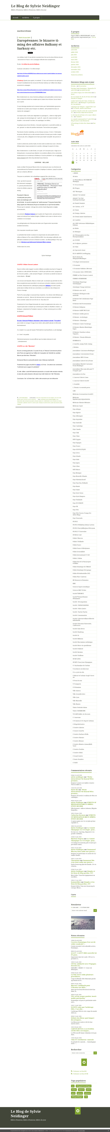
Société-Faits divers (79, 629)
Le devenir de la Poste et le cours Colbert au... (83, 116)
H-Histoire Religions (79, 307)
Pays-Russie (76, 486)
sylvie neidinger (77, 777)
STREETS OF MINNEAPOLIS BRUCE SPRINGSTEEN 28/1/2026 (83, 804)
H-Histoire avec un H (79, 290)
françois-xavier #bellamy (46, 402)
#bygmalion (44, 399)
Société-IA (76, 635)
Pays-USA (76, 510)
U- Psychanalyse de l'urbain (81, 665)
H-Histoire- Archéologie (80, 317)
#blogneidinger (77, 1097)
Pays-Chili (76, 433)
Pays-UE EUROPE (78, 503)
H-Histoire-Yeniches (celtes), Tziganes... (81, 333)
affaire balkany (29, 401)
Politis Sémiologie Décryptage (82, 570)
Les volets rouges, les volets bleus (81, 92)
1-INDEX (75, 173)
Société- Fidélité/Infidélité (81, 605)
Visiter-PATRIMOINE (79, 711)
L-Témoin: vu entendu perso (81, 387)
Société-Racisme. (78, 652)
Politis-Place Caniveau (79, 577)
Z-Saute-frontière (78, 759)
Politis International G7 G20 (81, 555)
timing (19, 404)
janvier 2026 (75, 64)
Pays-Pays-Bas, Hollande (80, 483)
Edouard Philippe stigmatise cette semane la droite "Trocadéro (41, 320)
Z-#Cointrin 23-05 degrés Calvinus (83, 721)
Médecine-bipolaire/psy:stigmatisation (81, 398)
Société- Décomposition (80, 602)
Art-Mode (76, 228)
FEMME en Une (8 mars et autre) (83, 275)
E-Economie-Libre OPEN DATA (82, 272)
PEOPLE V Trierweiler (79, 531)
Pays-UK (75, 506)
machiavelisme (58, 402)
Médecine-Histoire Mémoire (81, 402)
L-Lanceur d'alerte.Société (81, 381)
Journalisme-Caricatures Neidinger (84, 350)
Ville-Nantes (76, 704)
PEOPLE (75, 521)
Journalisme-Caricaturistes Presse (83, 354)
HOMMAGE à (77, 340)
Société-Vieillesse (78, 655)
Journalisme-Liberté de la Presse (83, 361)
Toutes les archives (77, 75)
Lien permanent (23, 397)
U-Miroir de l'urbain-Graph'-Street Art (83, 676)
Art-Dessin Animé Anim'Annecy (82, 217)
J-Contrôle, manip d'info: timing (82, 344)
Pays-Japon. (76, 463)
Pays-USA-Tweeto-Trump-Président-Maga (82, 514)
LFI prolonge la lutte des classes (81, 123)
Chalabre (79, 117)
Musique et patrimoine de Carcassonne (83, 103)
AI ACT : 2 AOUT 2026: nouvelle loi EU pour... (84, 954)
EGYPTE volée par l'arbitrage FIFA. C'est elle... (82, 1008)
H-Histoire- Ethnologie (80, 320)
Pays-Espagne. (77, 443)
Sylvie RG (74, 790)
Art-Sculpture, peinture (80, 243)
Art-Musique (77, 232)
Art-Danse (76, 210)
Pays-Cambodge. (78, 426)
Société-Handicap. (78, 632)
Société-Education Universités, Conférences (82, 624)
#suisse (74, 1089)
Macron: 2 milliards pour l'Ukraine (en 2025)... (80, 986)
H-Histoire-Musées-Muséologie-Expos (82, 328)
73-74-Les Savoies (78, 185)
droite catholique (33, 402)
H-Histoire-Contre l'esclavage (82, 324)
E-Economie (76, 265)
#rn (23, 401)
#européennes (52, 399)
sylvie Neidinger (77, 802)
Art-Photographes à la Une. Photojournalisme (81, 236)
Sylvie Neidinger (77, 828)
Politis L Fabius (77, 558)
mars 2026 (74, 59)
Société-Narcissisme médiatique (83, 642)
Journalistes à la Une (79, 374)
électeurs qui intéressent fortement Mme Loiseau (36, 242)
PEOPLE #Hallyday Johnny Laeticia (83, 525)
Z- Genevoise (77, 717)
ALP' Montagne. (77, 191)
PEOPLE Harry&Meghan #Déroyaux (84, 528)
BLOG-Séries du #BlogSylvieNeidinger (79, 257)
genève (88, 1089)
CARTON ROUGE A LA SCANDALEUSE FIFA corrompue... (82, 1030)
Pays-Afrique (77, 409)
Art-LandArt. (77, 220)
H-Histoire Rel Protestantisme (82, 304)
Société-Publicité (78, 649)
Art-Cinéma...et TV (78, 206)
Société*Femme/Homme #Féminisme (80, 597)
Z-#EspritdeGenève (79, 724)
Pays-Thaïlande (77, 500)
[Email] (84, 1062)
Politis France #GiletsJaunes (81, 548)
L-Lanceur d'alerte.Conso (80, 377)
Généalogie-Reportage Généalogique (80, 283)
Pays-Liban (76, 466)
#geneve (79, 1093)
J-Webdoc (76, 347)
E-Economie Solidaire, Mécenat (82, 268)
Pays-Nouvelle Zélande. (80, 476)
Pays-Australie (77, 423)
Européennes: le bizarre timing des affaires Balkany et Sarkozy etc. (39, 44)
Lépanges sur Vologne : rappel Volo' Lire (83, 107)
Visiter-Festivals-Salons (80, 707)
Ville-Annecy (77, 691)
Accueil (15, 18)
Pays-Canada (77, 429)
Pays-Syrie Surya (78, 493)
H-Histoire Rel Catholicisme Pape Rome (83, 299)
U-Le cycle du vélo (78, 672)
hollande (87, 1093)
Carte (73, 894)
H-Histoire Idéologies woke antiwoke (81, 294)
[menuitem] (15, 17)
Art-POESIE (76, 240)
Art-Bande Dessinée (79, 203)
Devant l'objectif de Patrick (84, 112)
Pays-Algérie (77, 412)
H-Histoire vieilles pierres (81, 314)
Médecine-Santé (78, 406)
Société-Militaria (78, 639)
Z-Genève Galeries (78, 727)
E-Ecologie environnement (81, 262)
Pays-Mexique (77, 473)
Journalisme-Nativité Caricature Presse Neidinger (83, 365)
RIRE (74, 583)
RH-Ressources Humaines (80, 580)
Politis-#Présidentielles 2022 (81, 573)
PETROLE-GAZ (77, 535)
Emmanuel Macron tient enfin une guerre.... (83, 850)
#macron (19, 401)
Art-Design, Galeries (79, 213)
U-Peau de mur (77, 680)
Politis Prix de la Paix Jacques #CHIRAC (82, 562)
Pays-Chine (76, 436)
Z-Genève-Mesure (78, 741)
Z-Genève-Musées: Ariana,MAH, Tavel (82, 745)
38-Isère (75, 176)
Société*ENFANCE (78, 593)
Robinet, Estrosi (30, 214)
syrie (73, 1093)
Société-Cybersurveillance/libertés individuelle (83, 619)
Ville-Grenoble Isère (79, 694)
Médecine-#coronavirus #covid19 (83, 394)
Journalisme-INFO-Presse (80, 357)
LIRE (74, 391)
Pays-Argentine (77, 419)
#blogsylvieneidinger (83, 1086)
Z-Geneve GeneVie (78, 731)
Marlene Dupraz (77, 839)
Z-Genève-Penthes (78, 749)
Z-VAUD (75, 763)
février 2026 (75, 62)
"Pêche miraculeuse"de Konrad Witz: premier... (82, 779)
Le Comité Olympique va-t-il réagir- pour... (83, 829)
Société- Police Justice (29, 399)
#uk (86, 1097)
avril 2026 (74, 57)
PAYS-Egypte (77, 439)
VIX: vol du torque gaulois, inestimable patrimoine (84, 997)
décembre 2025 (76, 67)
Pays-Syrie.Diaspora (79, 496)
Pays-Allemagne (78, 416)
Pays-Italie (76, 459)
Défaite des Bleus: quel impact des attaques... (82, 1019)
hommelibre (76, 882)
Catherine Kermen (78, 815)
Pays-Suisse (76, 490)
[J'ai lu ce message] (108, 1130)
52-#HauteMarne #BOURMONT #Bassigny (82, 180)
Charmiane (75, 860)
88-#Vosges (76, 188)
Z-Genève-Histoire (78, 737)
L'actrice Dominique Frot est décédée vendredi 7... (83, 943)
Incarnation (82, 86)
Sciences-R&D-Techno (79, 590)
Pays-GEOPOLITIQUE (79, 449)
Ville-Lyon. (76, 697)
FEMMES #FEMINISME (80, 278)
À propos (36, 18)
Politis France (50, 397)
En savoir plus (81, 1130)
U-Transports (77, 684)
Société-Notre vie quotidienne (82, 645)
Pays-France (76, 446)
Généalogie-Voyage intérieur (82, 287)
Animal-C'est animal (79, 195)
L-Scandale (76, 384)
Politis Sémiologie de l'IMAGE (82, 567)
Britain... (73, 86)
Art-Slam (75, 247)
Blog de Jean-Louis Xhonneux (80, 121)
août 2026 (74, 50)
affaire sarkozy (38, 401)
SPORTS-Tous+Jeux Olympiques (82, 662)
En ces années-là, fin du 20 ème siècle (82, 97)
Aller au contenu (6, 1)
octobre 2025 (75, 72)
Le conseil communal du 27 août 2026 (82, 119)
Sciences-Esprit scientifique (81, 587)
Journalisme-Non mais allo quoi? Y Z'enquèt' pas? (83, 370)
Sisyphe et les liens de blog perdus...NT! (83, 872)
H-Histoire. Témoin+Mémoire (82, 337)
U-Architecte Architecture (81, 669)
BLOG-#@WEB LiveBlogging (81, 253)
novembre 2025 (76, 69)
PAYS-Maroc (76, 469)
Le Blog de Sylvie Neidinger (35, 5)
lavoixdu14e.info (85, 90)
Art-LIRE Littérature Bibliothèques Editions (83, 224)
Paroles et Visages (76, 98)
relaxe (38, 364)
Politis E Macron (41, 397)
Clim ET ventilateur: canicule (82, 1040)
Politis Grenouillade (79, 552)
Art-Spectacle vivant (79, 250)
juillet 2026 (74, 52)
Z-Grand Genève (78, 756)
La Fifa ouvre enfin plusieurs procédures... (82, 975)
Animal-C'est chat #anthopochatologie (79, 199)
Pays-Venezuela (77, 518)
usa (73, 1086)
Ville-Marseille (77, 701)
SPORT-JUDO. (77, 659)
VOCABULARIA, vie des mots (81, 714)
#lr (57, 399)
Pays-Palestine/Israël (79, 479)
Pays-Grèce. (76, 453)
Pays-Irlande (77, 456)
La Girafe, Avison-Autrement (82, 108)
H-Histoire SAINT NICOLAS (81, 310)
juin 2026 (74, 55)
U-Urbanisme (77, 687)
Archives (25, 18)
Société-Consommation (80, 615)
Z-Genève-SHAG (78, 753)
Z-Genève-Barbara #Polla (80, 734)
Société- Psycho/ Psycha (80, 612)
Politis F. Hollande (78, 541)
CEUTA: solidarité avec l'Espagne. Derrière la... (83, 965)
